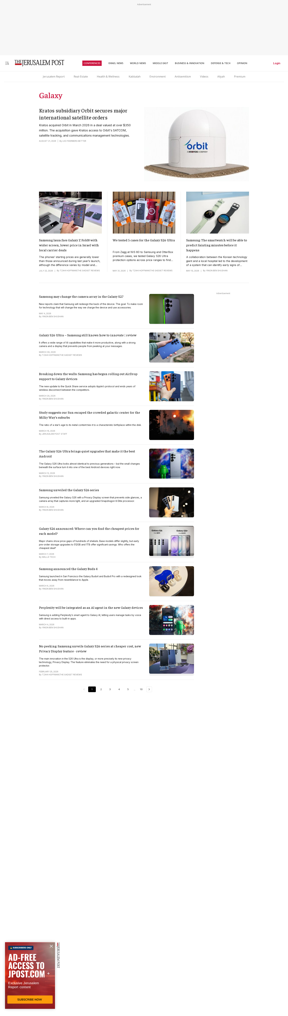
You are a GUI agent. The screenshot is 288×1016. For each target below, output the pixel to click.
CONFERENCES (92, 63)
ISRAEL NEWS (115, 63)
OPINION (242, 63)
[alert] (30, 977)
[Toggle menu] (7, 63)
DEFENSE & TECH (220, 63)
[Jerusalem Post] (37, 63)
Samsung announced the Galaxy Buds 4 (68, 569)
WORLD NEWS (138, 63)
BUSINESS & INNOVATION (189, 63)
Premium (239, 76)
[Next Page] (149, 689)
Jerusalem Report (54, 76)
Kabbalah (134, 76)
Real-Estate (81, 76)
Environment (158, 76)
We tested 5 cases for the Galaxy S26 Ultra (144, 240)
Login (276, 63)
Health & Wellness (108, 76)
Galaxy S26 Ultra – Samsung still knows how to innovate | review (87, 335)
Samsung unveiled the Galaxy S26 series (69, 490)
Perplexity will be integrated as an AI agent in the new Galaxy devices (91, 607)
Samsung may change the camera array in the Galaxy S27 (81, 296)
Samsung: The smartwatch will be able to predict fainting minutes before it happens (216, 245)
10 (141, 689)
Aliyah (221, 76)
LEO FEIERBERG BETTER (74, 141)
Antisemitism (183, 76)
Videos (204, 76)
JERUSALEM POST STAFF (54, 434)
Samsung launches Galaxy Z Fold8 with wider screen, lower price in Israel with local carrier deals (69, 245)
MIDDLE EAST (160, 63)
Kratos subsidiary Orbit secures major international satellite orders (83, 114)
